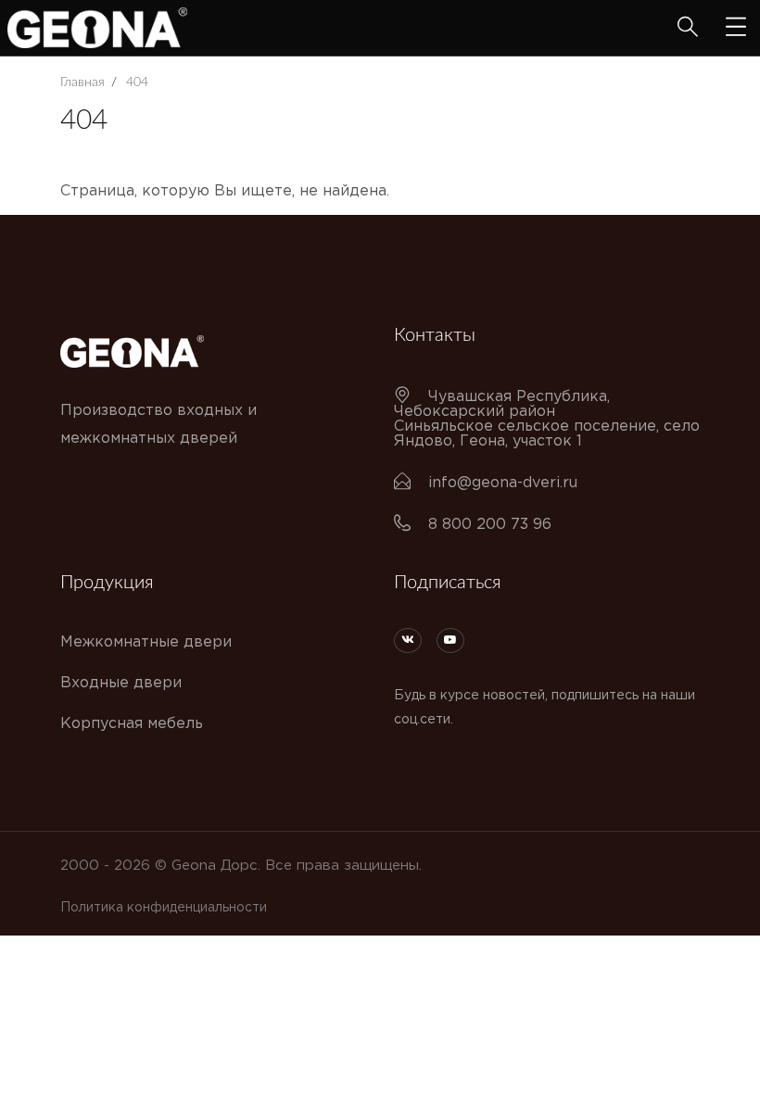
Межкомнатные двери (146, 642)
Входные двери (121, 683)
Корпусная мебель (131, 724)
